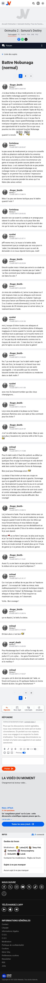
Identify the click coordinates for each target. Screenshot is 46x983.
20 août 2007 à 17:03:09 (17, 630)
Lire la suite (6, 819)
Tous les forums (36, 24)
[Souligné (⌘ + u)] (11, 749)
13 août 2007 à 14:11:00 (17, 388)
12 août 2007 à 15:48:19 (17, 194)
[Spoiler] (35, 749)
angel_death (15, 642)
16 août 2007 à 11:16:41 (17, 559)
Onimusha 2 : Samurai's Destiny (19, 24)
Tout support (12, 34)
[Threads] (41, 886)
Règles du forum (34, 858)
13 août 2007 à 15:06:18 (17, 407)
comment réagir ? (30, 722)
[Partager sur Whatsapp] (22, 39)
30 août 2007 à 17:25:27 (17, 674)
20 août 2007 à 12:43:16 (17, 613)
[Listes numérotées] (24, 749)
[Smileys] (4, 752)
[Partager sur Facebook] (18, 39)
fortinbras (14, 143)
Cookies (5, 948)
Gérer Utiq (6, 952)
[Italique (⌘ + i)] (8, 749)
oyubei (12, 234)
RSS (3, 962)
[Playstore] (4, 909)
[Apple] (10, 909)
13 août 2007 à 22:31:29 (17, 429)
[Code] (31, 749)
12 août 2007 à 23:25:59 (17, 288)
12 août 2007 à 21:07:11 (17, 238)
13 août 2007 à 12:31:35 (17, 321)
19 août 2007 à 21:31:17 (17, 578)
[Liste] (20, 749)
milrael (12, 447)
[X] (10, 886)
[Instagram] (16, 886)
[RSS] (29, 886)
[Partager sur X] (26, 39)
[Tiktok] (35, 886)
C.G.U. (4, 935)
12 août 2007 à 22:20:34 (17, 263)
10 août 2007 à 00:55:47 (17, 147)
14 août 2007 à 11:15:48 (17, 451)
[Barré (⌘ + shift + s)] (15, 749)
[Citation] (27, 749)
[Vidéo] (11, 752)
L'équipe (5, 928)
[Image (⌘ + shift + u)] (8, 752)
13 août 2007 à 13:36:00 (17, 357)
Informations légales (10, 931)
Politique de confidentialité (13, 945)
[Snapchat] (4, 893)
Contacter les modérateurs (15, 858)
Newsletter (6, 959)
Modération (6, 942)
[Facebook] (4, 886)
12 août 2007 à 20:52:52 (17, 213)
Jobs (4, 966)
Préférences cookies (10, 955)
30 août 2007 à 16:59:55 (17, 646)
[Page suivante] (26, 693)
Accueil (4, 24)
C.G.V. (4, 938)
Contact (5, 924)
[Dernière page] (31, 693)
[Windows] (16, 909)
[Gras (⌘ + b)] (4, 749)
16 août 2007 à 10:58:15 (17, 510)
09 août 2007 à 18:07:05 (17, 89)
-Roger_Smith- (16, 85)
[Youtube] (23, 886)
